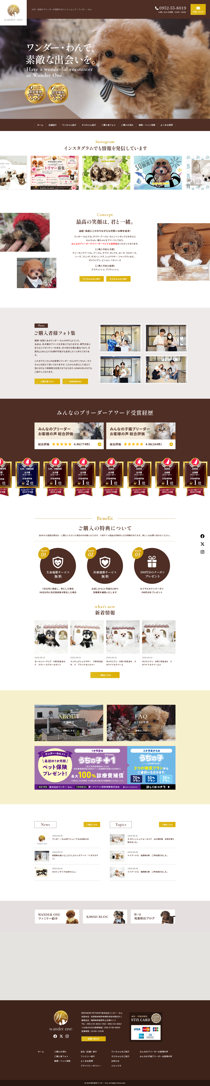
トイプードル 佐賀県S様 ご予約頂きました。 (148, 855)
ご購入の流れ (127, 124)
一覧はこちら (105, 675)
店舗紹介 (52, 124)
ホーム (40, 124)
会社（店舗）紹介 (89, 1051)
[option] (105, 69)
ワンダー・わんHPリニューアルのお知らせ (70, 839)
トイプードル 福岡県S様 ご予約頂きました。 (148, 871)
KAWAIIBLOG (75, 381)
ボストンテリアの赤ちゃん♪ (64, 871)
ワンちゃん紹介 (69, 124)
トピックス (116, 1065)
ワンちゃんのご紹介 (91, 278)
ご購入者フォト (108, 124)
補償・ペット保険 (147, 124)
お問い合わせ (93, 1038)
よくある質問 (166, 124)
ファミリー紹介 (88, 1056)
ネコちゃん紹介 (89, 124)
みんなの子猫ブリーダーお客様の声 (156, 1056)
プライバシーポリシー (91, 1065)
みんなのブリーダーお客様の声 (154, 1051)
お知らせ (115, 1060)
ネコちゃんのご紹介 (118, 278)
